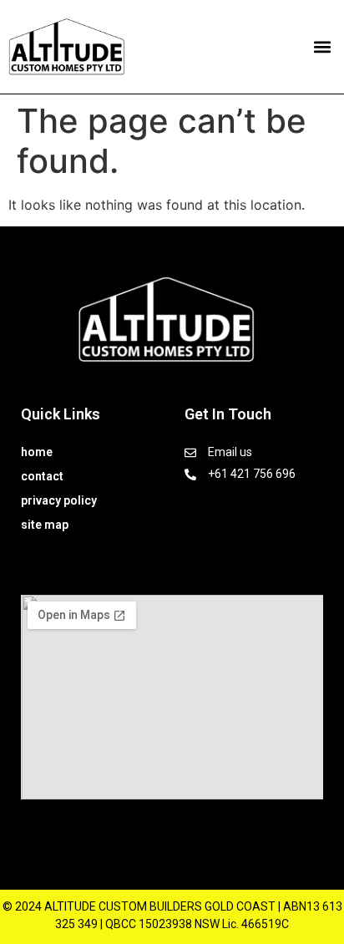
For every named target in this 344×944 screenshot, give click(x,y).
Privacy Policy (59, 500)
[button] (322, 47)
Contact (42, 476)
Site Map (44, 524)
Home (37, 452)
